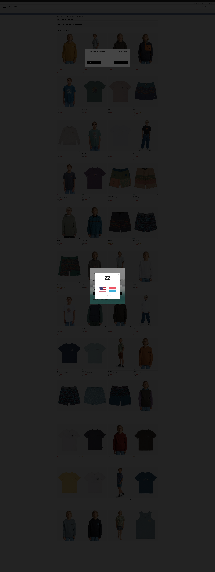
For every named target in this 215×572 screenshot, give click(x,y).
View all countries (107, 295)
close (118, 274)
